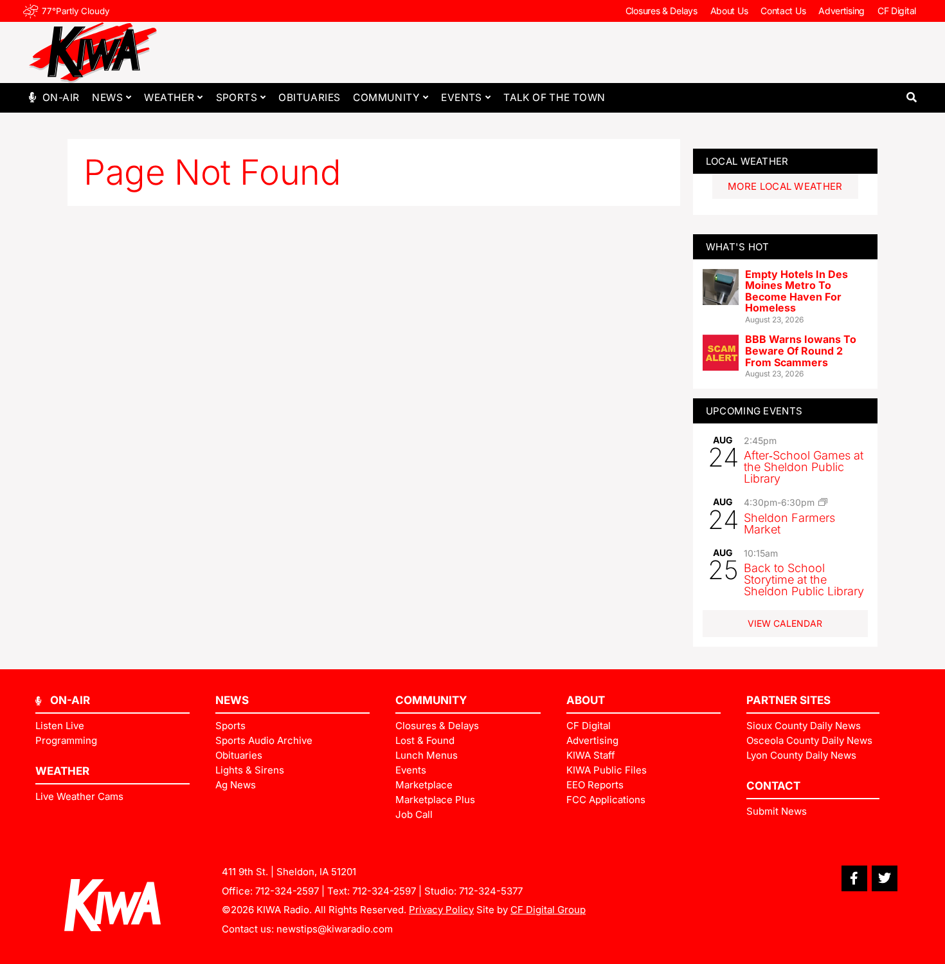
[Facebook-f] (854, 878)
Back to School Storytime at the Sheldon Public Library (804, 579)
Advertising (841, 10)
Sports (236, 97)
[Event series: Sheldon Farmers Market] (822, 502)
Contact (773, 785)
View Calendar (785, 623)
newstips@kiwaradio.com (334, 929)
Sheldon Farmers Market (789, 523)
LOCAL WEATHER (747, 161)
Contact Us (783, 10)
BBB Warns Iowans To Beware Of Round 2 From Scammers (800, 350)
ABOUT (585, 700)
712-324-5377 (491, 891)
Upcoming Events (754, 411)
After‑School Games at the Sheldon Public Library (803, 467)
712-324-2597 (287, 891)
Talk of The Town (554, 97)
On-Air (60, 97)
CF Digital (897, 10)
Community (386, 97)
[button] (911, 97)
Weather (169, 97)
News (107, 97)
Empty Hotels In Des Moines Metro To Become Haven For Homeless (796, 291)
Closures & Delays (662, 10)
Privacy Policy (441, 910)
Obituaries (309, 97)
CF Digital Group (548, 910)
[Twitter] (884, 878)
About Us (729, 10)
